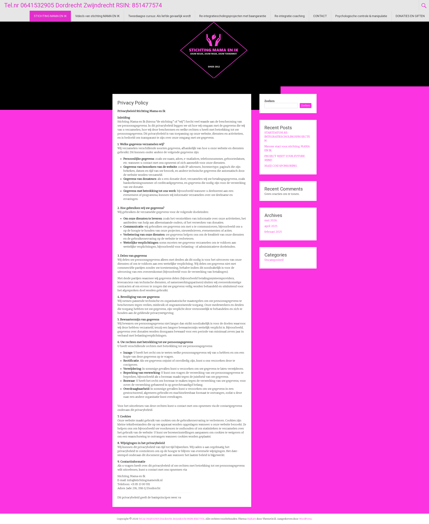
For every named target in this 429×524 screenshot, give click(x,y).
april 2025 (270, 226)
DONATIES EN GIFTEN (410, 16)
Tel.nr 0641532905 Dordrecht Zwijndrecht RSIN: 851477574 (83, 5)
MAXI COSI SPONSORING (280, 165)
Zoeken (269, 101)
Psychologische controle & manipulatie (361, 16)
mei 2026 (270, 220)
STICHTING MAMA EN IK (50, 16)
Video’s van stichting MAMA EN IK (97, 16)
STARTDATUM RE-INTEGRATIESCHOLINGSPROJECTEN (287, 136)
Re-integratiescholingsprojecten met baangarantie (232, 16)
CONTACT (320, 16)
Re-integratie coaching (290, 16)
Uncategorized (274, 259)
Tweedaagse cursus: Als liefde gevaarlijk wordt (159, 16)
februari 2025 (273, 231)
